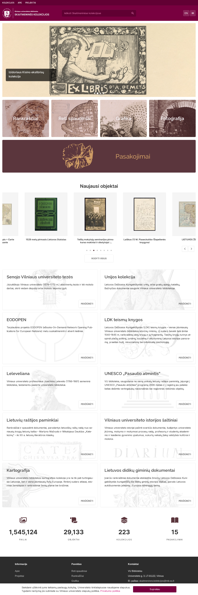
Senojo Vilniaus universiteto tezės (40, 276)
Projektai (30, 3)
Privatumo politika (110, 591)
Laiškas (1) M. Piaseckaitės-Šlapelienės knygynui (124, 241)
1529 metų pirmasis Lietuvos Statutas (25, 239)
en (186, 13)
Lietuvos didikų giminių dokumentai (140, 470)
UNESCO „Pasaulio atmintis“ (132, 373)
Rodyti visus (99, 258)
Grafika (123, 118)
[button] (94, 93)
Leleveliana (18, 373)
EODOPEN (16, 319)
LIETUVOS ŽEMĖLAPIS (173, 239)
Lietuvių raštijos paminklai (32, 420)
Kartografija (18, 470)
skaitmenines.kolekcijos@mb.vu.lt (156, 581)
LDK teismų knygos (124, 319)
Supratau (155, 589)
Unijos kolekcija (120, 276)
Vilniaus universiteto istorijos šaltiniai (141, 420)
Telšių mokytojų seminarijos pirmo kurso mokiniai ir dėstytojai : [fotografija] (74, 242)
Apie (20, 3)
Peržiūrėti (87, 303)
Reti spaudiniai (74, 118)
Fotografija (172, 118)
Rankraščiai (25, 118)
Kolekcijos (8, 3)
